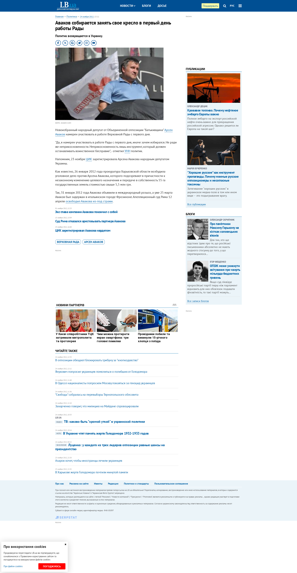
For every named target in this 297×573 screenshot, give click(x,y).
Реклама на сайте (78, 483)
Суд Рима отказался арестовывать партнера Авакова (90, 221)
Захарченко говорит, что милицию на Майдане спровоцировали (97, 406)
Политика (72, 16)
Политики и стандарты (136, 483)
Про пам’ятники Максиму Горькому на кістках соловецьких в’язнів (224, 230)
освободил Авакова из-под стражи (89, 201)
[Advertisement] (116, 274)
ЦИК (89, 159)
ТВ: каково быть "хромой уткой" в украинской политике (100, 421)
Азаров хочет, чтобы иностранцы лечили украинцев (88, 461)
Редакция (113, 483)
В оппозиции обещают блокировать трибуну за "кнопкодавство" (96, 360)
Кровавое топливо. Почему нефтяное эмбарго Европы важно (212, 112)
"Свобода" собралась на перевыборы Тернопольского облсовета (96, 395)
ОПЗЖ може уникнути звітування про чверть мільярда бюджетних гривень (225, 272)
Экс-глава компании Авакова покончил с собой (86, 212)
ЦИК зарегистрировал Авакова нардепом (82, 230)
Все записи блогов (198, 301)
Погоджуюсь (52, 566)
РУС (232, 5)
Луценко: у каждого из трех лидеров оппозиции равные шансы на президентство (110, 447)
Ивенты (98, 483)
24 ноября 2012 (87, 16)
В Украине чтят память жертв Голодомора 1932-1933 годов (102, 433)
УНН (127, 151)
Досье (162, 6)
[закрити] (65, 544)
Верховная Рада (68, 242)
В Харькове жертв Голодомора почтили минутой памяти (91, 472)
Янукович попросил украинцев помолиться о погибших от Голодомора (101, 372)
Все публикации (196, 204)
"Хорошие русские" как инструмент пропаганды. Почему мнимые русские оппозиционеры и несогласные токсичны (213, 178)
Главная (59, 16)
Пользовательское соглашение (171, 483)
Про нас (59, 483)
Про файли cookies (13, 566)
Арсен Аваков (93, 242)
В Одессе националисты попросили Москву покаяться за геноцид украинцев (105, 383)
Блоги (146, 6)
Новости (126, 6)
